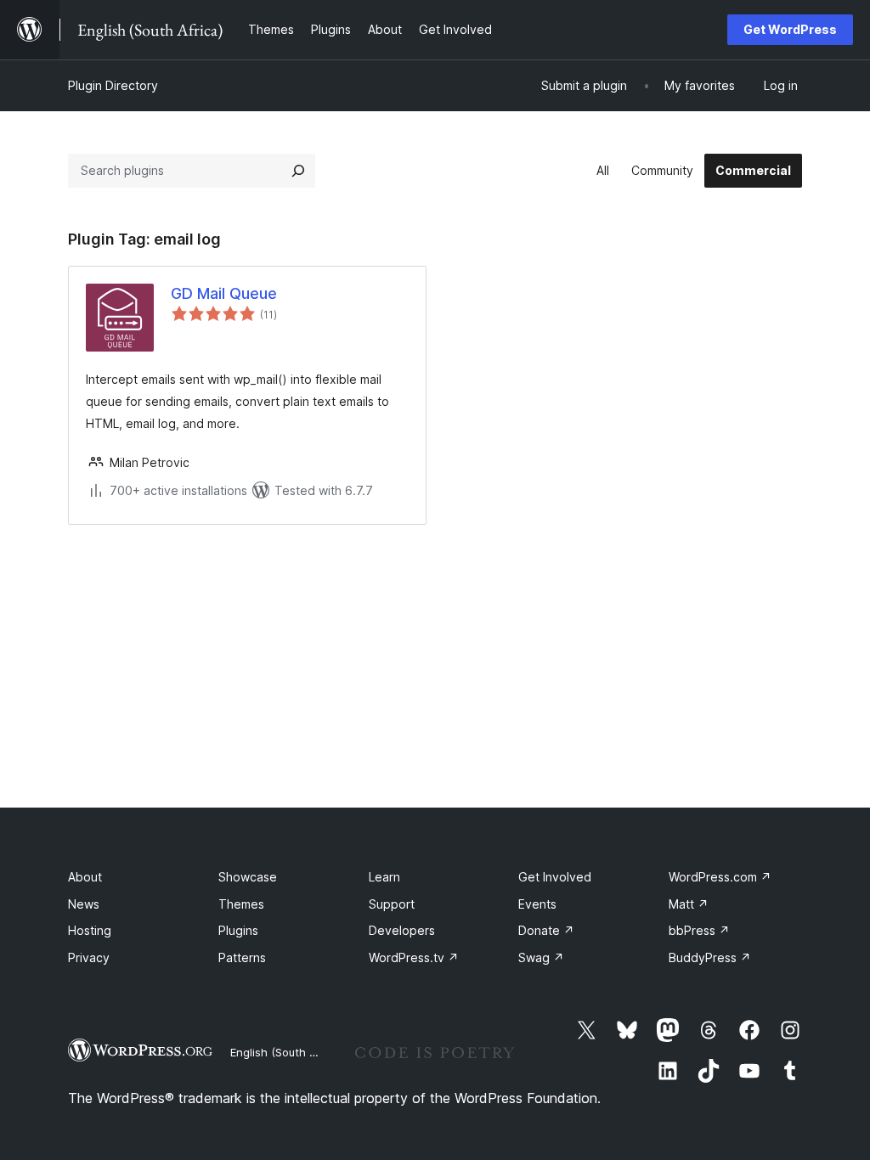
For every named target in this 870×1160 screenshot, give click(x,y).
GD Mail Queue (224, 293)
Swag (541, 957)
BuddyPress (710, 957)
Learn (384, 877)
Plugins (238, 930)
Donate (546, 930)
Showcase (247, 877)
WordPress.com (720, 877)
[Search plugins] (298, 171)
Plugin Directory (113, 85)
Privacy (89, 957)
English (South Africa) (287, 1052)
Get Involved (554, 877)
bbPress (699, 930)
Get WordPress (790, 29)
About (85, 877)
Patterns (242, 957)
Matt (689, 904)
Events (537, 904)
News (83, 904)
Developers (402, 930)
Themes (241, 904)
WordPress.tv (414, 957)
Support (392, 904)
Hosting (89, 930)
